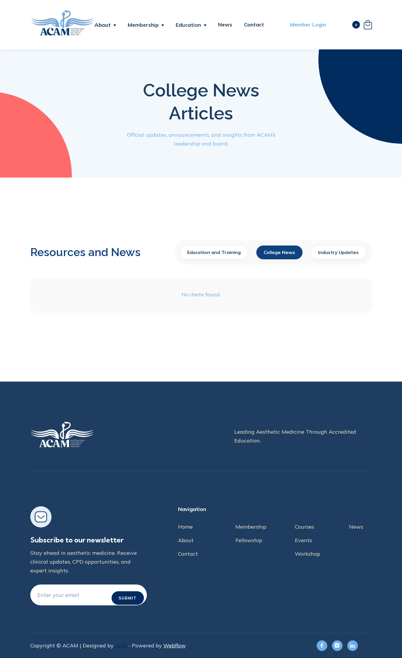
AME (121, 645)
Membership (250, 526)
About (102, 24)
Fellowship (248, 540)
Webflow (174, 645)
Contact (254, 25)
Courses (304, 526)
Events (303, 540)
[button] (105, 25)
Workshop (307, 553)
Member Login (308, 24)
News (225, 24)
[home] (62, 25)
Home (185, 526)
